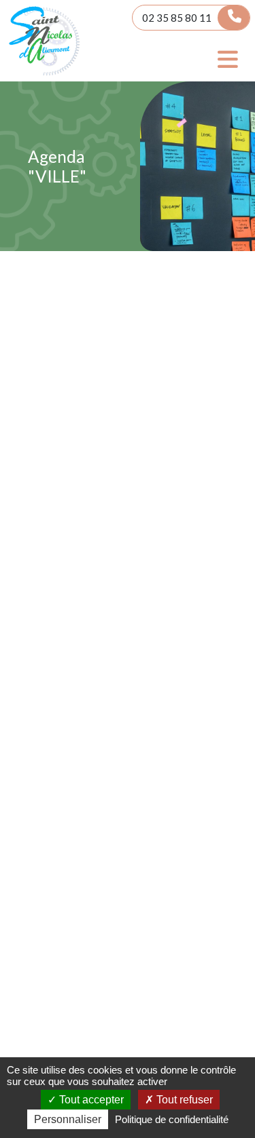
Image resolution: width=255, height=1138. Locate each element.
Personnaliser (67, 1119)
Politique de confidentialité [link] (171, 1119)
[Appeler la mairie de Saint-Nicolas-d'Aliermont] (233, 17)
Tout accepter (90, 1099)
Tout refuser (183, 1099)
